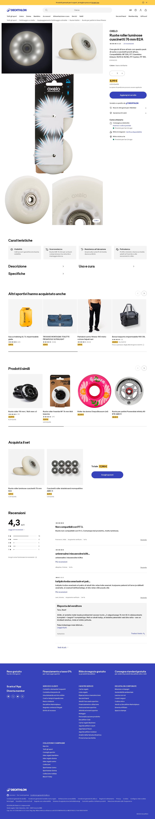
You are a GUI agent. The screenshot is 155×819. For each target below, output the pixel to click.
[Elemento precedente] (137, 293)
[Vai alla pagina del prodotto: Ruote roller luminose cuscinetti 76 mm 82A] (26, 467)
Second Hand (121, 16)
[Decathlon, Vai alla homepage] (17, 10)
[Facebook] (8, 696)
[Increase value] (122, 73)
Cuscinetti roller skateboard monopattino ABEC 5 (65, 489)
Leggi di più (62, 628)
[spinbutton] (117, 73)
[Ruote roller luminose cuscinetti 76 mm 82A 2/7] (27, 48)
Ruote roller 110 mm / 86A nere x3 (22, 411)
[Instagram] (22, 696)
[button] (143, 345)
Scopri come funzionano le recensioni (21, 557)
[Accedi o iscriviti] (140, 10)
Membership (133, 16)
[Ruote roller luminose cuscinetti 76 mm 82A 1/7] (77, 48)
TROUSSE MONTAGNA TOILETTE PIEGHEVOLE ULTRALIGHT (56, 338)
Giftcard (143, 16)
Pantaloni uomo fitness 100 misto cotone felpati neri (92, 338)
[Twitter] (13, 696)
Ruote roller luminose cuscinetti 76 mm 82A (25, 489)
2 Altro (96, 220)
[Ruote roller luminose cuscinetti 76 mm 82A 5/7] (77, 200)
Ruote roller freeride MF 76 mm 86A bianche (58, 412)
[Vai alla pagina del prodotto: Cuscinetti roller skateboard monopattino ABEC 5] (65, 467)
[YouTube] (17, 696)
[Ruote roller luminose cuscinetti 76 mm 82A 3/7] (52, 124)
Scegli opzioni (107, 475)
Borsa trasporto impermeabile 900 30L (128, 337)
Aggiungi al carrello (128, 95)
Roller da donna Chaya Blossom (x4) (93, 411)
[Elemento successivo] (144, 293)
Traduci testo (136, 633)
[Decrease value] (112, 73)
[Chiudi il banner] (146, 2)
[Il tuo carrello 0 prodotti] (145, 10)
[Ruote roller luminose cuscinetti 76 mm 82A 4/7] (27, 200)
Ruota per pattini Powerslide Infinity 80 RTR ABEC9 (129, 412)
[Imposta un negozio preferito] (130, 10)
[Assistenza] (135, 10)
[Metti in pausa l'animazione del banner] (143, 2)
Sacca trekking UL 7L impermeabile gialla (23, 338)
